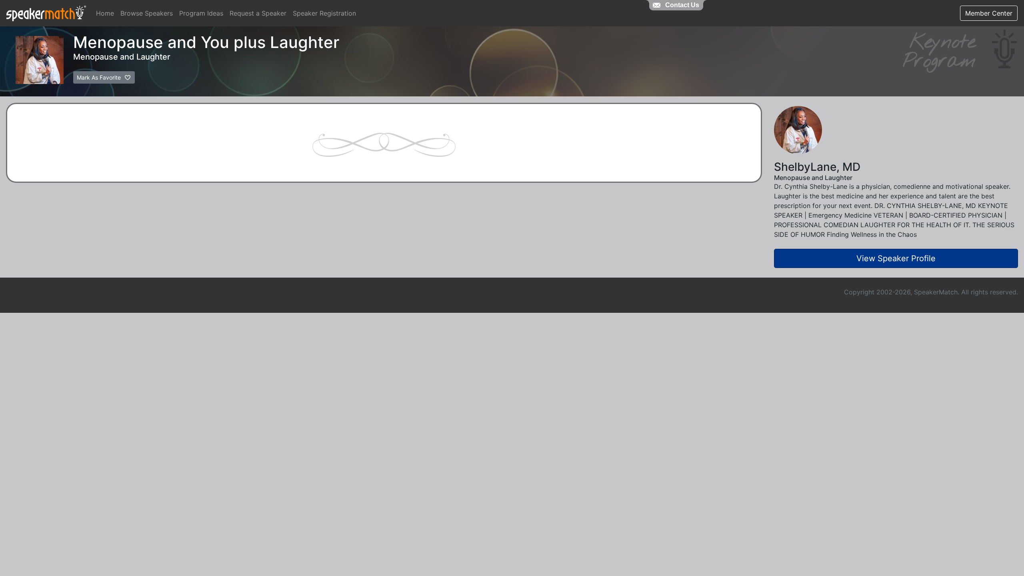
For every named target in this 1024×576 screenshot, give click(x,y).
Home (105, 13)
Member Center (988, 13)
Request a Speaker (258, 13)
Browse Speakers (146, 13)
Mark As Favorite (99, 77)
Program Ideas (201, 13)
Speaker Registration (324, 13)
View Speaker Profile (896, 258)
